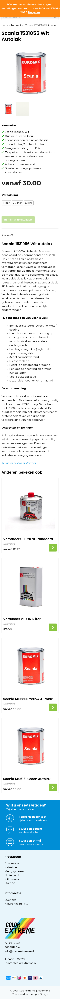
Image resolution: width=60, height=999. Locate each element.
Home (5, 25)
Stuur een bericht (30, 829)
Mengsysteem (14, 871)
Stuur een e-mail (30, 841)
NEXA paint (12, 875)
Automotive (17, 25)
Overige (10, 883)
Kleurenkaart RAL (16, 903)
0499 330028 (16, 959)
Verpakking (10, 195)
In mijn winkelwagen (18, 219)
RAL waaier (12, 879)
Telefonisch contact (32, 817)
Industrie (11, 867)
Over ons (10, 899)
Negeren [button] (34, 12)
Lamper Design (39, 994)
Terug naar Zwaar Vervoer (19, 463)
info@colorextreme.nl (19, 951)
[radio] (6, 203)
